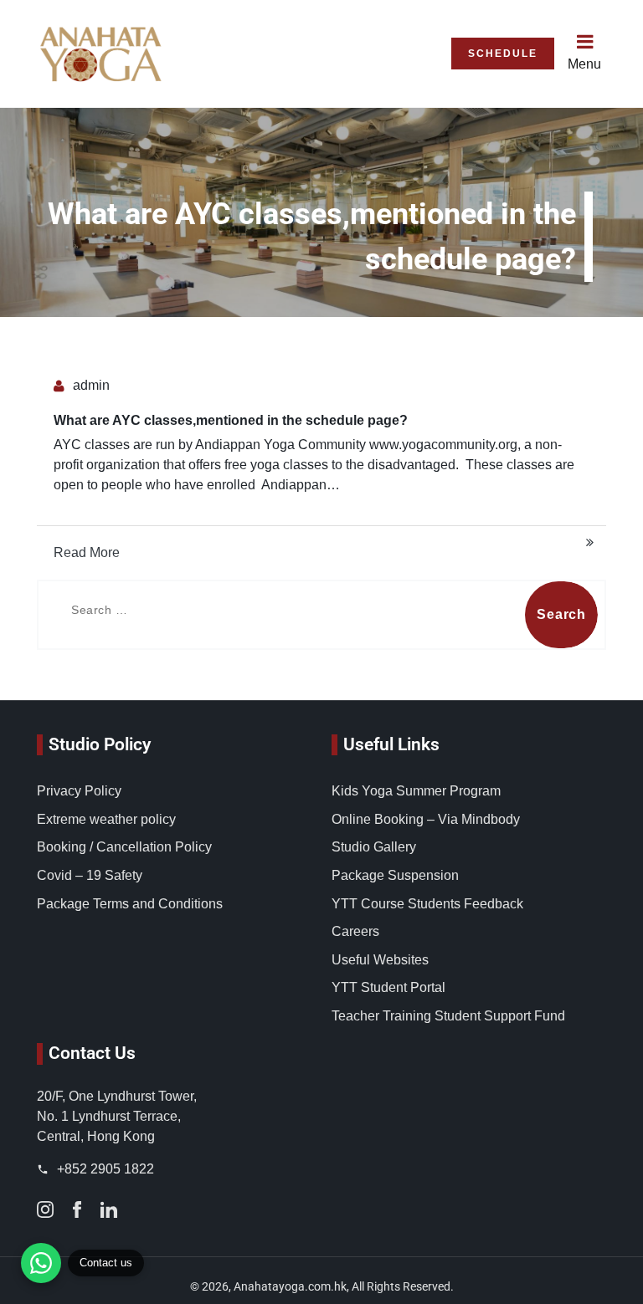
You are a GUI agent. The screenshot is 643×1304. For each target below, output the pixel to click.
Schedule (503, 53)
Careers (355, 931)
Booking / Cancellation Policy (124, 847)
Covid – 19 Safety (89, 875)
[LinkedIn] (108, 1208)
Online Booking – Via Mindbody (426, 819)
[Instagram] (45, 1208)
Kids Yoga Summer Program (416, 791)
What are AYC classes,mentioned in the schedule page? (231, 420)
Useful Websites (380, 960)
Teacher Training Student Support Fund (448, 1016)
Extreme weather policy (106, 819)
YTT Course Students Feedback (427, 904)
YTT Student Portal (388, 987)
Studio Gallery (374, 847)
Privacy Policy (79, 791)
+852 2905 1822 (104, 1169)
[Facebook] (77, 1208)
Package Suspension (395, 875)
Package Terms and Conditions (130, 904)
